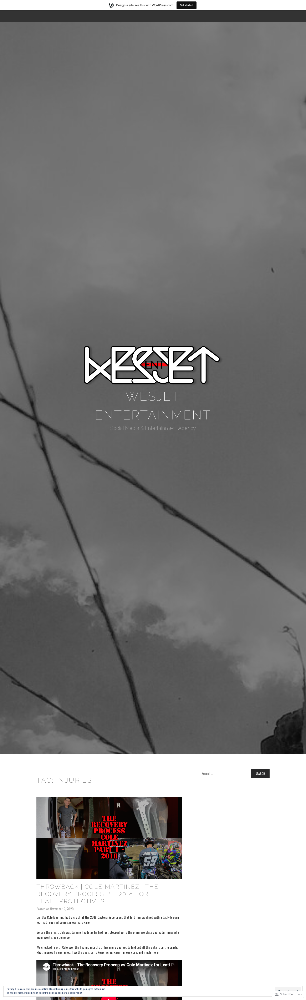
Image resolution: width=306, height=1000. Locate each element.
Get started (186, 5)
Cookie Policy (75, 992)
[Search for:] (235, 773)
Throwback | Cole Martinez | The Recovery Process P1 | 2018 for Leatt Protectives (97, 894)
